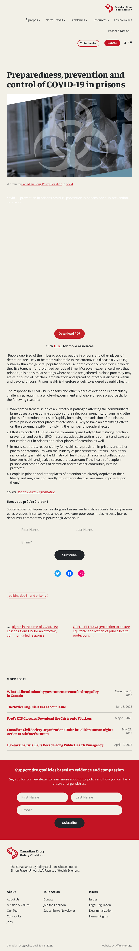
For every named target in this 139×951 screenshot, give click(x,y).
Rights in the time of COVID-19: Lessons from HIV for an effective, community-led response (32, 630)
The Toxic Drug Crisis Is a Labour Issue (36, 707)
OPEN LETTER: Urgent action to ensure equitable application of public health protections (101, 630)
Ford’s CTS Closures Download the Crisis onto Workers (49, 718)
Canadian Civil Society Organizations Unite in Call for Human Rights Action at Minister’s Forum (60, 731)
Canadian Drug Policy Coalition (41, 184)
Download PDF (70, 334)
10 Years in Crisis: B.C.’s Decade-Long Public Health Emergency (55, 745)
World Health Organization (37, 492)
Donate (112, 43)
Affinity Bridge (123, 945)
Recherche (89, 43)
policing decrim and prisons (27, 596)
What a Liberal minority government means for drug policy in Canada (53, 693)
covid (69, 184)
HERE (58, 346)
